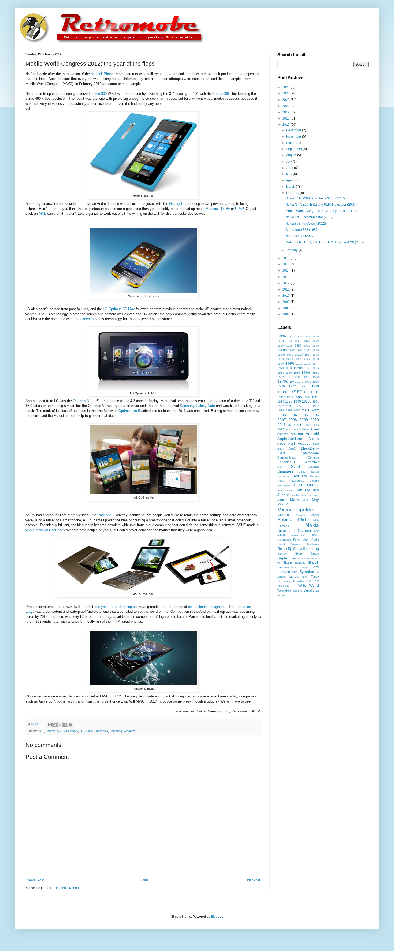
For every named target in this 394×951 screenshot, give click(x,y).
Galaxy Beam (179, 204)
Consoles (284, 462)
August (291, 155)
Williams (297, 590)
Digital (295, 467)
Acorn (314, 429)
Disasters (285, 471)
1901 (291, 350)
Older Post (252, 880)
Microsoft (284, 515)
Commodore (310, 453)
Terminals (283, 581)
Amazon (282, 434)
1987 (315, 397)
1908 (316, 350)
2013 (286, 277)
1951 (307, 368)
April (289, 180)
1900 (316, 345)
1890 (298, 345)
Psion (296, 539)
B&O (316, 443)
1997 (316, 406)
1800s (282, 336)
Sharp (287, 562)
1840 (307, 336)
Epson (315, 471)
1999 (289, 410)
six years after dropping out (116, 607)
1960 (296, 372)
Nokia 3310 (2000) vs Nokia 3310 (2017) (315, 198)
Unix (315, 581)
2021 (286, 100)
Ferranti (314, 476)
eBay (302, 471)
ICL (317, 485)
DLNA (225, 209)
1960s (306, 372)
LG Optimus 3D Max (119, 309)
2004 (292, 415)
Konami (301, 495)
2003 (281, 415)
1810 (291, 336)
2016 (286, 258)
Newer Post (35, 880)
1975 (316, 381)
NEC (316, 519)
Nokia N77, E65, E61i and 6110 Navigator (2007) (321, 204)
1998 (280, 410)
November (294, 136)
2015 (286, 264)
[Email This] (50, 724)
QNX (306, 539)
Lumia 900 (221, 94)
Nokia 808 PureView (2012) (305, 223)
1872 (316, 341)
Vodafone (283, 585)
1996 (306, 406)
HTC (301, 485)
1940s (290, 363)
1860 (280, 341)
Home (144, 880)
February (72, 731)
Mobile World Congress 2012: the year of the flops (321, 211)
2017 (286, 125)
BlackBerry (310, 448)
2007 (286, 314)
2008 (286, 308)
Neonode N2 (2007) (300, 236)
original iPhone (102, 74)
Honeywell (283, 485)
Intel (280, 490)
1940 (280, 363)
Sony (303, 567)
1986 (306, 397)
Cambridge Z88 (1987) (302, 230)
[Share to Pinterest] (70, 724)
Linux (315, 495)
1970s (282, 381)
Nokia (89, 731)
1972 (300, 381)
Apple (282, 438)
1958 (280, 372)
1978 (303, 386)
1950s (298, 368)
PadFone (104, 515)
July (289, 162)
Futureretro (296, 480)
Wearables (284, 590)
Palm (281, 535)
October (292, 143)
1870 (307, 341)
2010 (286, 296)
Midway (300, 515)
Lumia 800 (99, 94)
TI (292, 581)
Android (50, 731)
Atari (291, 443)
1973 (308, 381)
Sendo (315, 553)
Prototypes (284, 539)
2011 (286, 289)
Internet (289, 490)
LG (82, 731)
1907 (307, 350)
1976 (281, 386)
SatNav (282, 553)
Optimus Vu (82, 401)
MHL (42, 213)
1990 (297, 401)
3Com (297, 429)
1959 (288, 372)
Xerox (281, 595)
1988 (280, 401)
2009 (286, 302)
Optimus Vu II (129, 411)
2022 (286, 93)
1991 (316, 401)
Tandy (315, 576)
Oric (316, 530)
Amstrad (297, 434)
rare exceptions (85, 319)
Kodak (291, 495)
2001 (306, 410)
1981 (314, 392)
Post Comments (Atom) (62, 888)
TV (309, 581)
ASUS (61, 731)
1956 (316, 368)
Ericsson (283, 476)
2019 (286, 112)
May (289, 174)
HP (294, 485)
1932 (299, 359)
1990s (306, 401)
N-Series (302, 520)
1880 (280, 345)
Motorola (284, 519)
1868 (298, 341)
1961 (316, 372)
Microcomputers (295, 509)
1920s (299, 354)
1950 (288, 368)
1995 (297, 406)
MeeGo (282, 504)
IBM (310, 485)
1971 (292, 381)
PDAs (315, 535)
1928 (316, 354)
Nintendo (283, 525)
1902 (299, 350)
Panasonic (101, 731)
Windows (129, 731)
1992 (280, 406)
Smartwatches (286, 567)
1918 (290, 354)
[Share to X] (60, 724)
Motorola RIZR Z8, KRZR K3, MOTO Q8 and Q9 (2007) (325, 242)
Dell (279, 466)
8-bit (305, 429)
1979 (315, 386)
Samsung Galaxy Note (197, 406)
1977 (292, 386)
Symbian (306, 572)
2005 (303, 415)
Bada (280, 448)
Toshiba (300, 581)
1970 (316, 377)
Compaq (313, 457)
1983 (290, 397)
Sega (298, 553)
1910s (281, 354)
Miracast (212, 209)
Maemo (282, 500)
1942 (307, 363)
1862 (289, 341)
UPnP (239, 209)
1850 (316, 336)
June (290, 168)
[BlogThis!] (55, 724)
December (294, 130)
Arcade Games (308, 439)
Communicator (286, 457)
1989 (288, 401)
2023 (286, 87)
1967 (289, 377)
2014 (286, 270)
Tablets (293, 576)
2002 (315, 410)
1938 (316, 359)
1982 (281, 397)
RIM (299, 549)
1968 (298, 377)
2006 (314, 415)
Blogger (216, 917)
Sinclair (313, 562)
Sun (294, 572)
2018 (286, 118)
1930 (280, 359)
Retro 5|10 (286, 549)
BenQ (292, 448)
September (294, 149)
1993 (289, 406)
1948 (280, 368)
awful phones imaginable (207, 607)
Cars (281, 453)
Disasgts (313, 466)
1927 (307, 354)
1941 (299, 363)
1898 (307, 345)
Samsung (116, 731)
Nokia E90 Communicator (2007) (309, 217)
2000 (297, 410)
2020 (286, 106)
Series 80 (304, 558)
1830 (299, 336)
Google (314, 480)
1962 (280, 377)
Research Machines (305, 544)
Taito (305, 576)
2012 (41, 731)
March (291, 186)
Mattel (306, 500)
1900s (282, 350)
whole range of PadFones (45, 530)
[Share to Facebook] (65, 724)
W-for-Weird (308, 585)
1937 (307, 359)
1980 (281, 392)
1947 (316, 363)
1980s (298, 392)
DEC (297, 462)
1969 (307, 377)
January (292, 250)
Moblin (315, 515)
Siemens (300, 562)
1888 (289, 345)
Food (280, 480)
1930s (290, 359)
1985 (298, 397)
